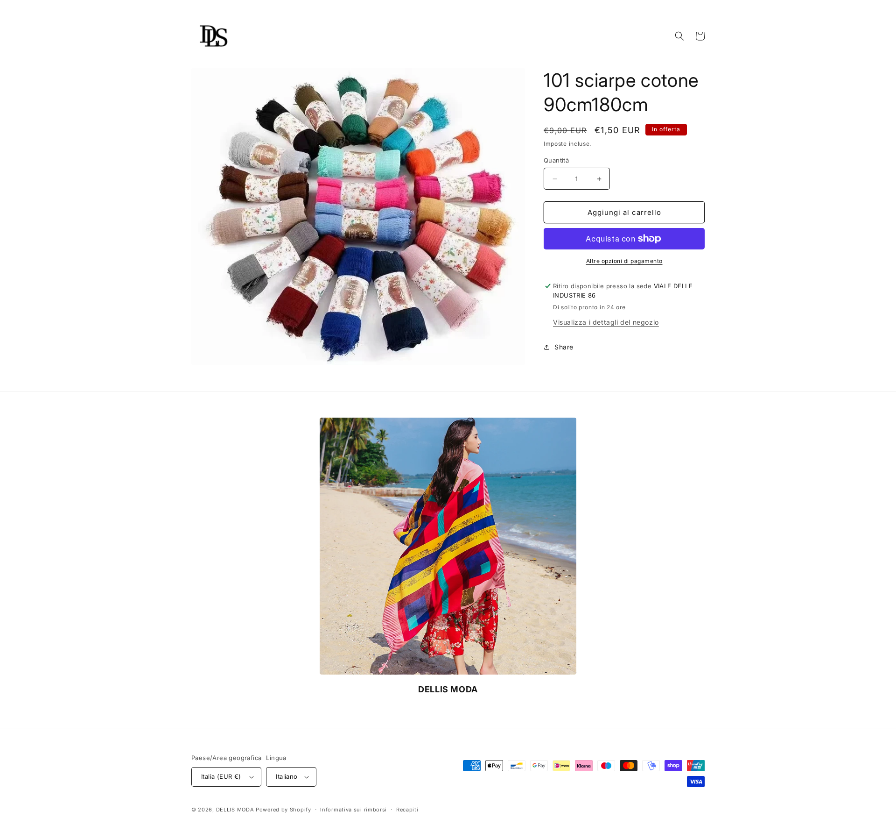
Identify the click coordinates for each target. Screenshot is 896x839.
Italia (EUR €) (221, 776)
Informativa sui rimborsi (353, 809)
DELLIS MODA (235, 809)
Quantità (556, 160)
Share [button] (564, 347)
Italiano (286, 776)
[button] (679, 36)
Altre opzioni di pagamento (624, 260)
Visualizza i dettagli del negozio (606, 322)
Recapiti (407, 809)
